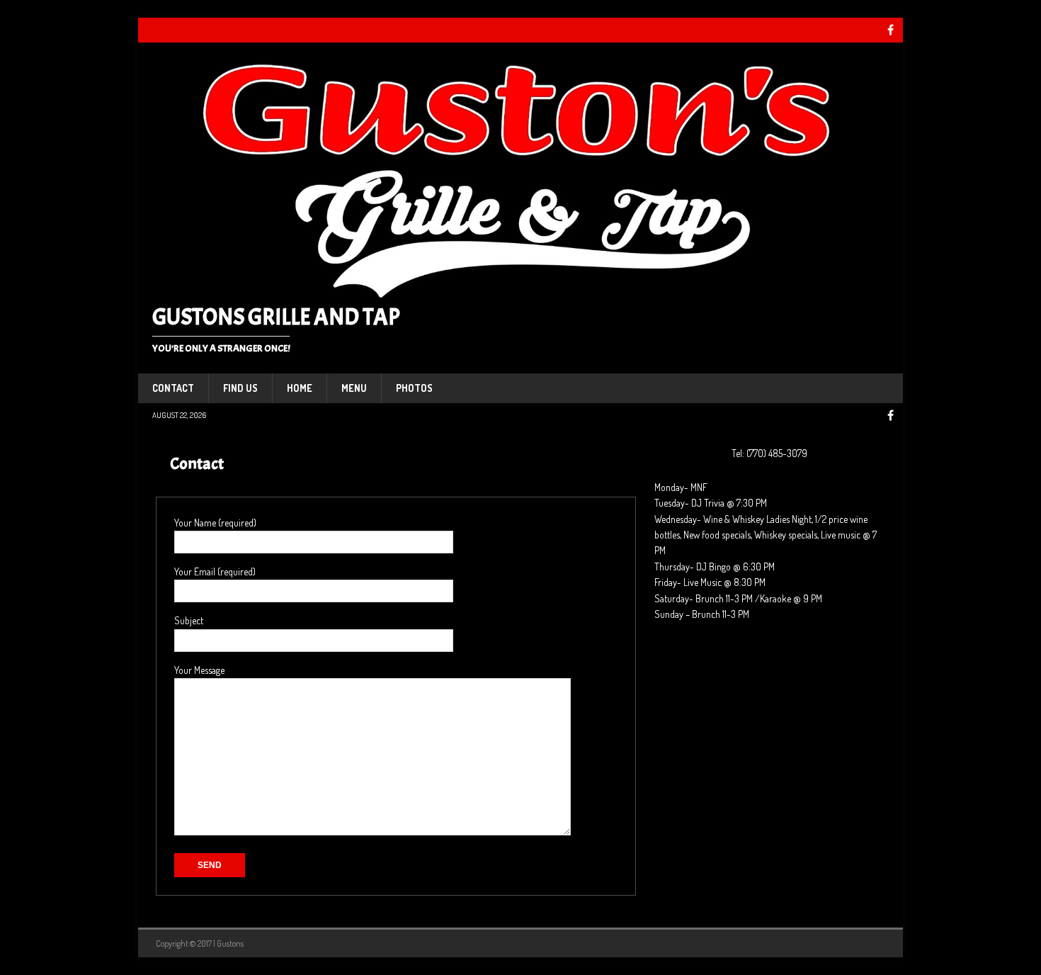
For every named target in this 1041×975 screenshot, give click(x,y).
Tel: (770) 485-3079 (769, 453)
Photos (414, 388)
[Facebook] (890, 30)
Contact (173, 388)
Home (299, 388)
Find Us (240, 388)
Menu (354, 388)
